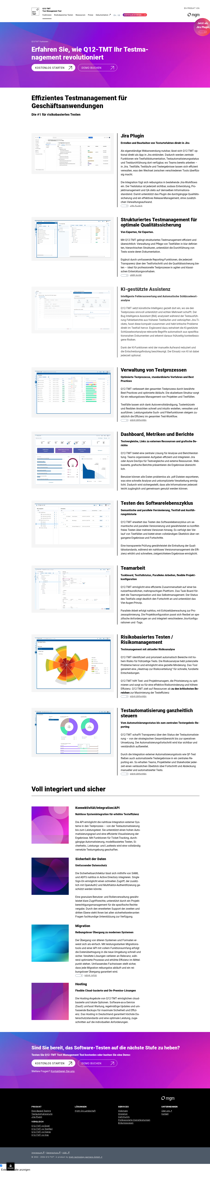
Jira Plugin (37, 1117)
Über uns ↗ (166, 1111)
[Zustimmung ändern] (10, 1166)
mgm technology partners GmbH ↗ (85, 1157)
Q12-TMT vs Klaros (41, 1132)
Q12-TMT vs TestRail (42, 1129)
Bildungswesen (126, 1123)
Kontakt (164, 1114)
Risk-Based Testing (41, 1111)
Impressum (38, 1153)
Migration (123, 1114)
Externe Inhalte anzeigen (15, 1169)
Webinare (123, 1111)
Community (124, 1117)
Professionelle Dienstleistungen (134, 1120)
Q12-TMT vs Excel (41, 1126)
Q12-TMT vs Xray (40, 1135)
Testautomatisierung (42, 1114)
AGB (66, 1153)
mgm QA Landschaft (85, 1111)
